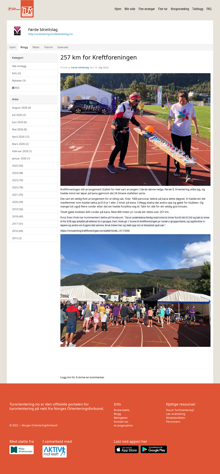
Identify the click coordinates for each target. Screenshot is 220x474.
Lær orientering (175, 414)
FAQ (208, 9)
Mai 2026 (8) (19, 129)
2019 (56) (17, 209)
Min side (129, 9)
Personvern (173, 421)
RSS (16, 88)
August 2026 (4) (21, 107)
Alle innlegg (19, 66)
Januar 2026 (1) (21, 158)
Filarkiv (48, 47)
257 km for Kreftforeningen (98, 57)
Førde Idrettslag (80, 67)
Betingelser (121, 418)
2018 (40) (17, 216)
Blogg (24, 47)
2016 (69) (17, 231)
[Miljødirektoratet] (25, 449)
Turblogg (197, 9)
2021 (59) (17, 194)
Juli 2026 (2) (19, 115)
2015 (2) (17, 238)
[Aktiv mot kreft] (58, 451)
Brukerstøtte (121, 410)
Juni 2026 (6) (19, 122)
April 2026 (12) (20, 136)
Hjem (118, 9)
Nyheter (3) (19, 80)
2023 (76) (17, 180)
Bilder (36, 47)
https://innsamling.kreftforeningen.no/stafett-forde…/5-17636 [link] (95, 230)
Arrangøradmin (123, 425)
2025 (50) (17, 165)
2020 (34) (17, 202)
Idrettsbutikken (175, 418)
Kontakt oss (121, 421)
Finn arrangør (147, 9)
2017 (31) (17, 223)
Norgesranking (180, 9)
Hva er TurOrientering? (180, 410)
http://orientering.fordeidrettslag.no (50, 34)
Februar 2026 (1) (22, 151)
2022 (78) (17, 187)
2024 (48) (17, 173)
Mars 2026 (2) (20, 144)
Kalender (62, 47)
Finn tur (162, 9)
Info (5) (16, 73)
